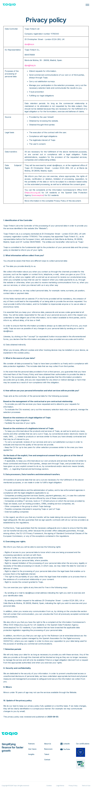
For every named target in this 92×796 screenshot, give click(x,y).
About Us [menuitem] (47, 744)
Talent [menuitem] (46, 754)
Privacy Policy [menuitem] (73, 785)
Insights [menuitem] (31, 754)
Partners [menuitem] (31, 744)
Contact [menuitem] (47, 760)
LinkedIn (66, 744)
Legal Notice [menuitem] (60, 785)
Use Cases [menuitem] (32, 749)
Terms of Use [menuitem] (86, 785)
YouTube (66, 749)
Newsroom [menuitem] (48, 749)
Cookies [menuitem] (49, 785)
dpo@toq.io (29, 44)
